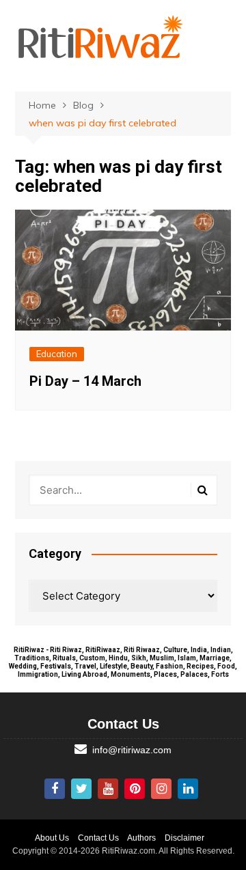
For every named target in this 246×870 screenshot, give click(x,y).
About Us (52, 838)
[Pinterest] (134, 788)
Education (56, 353)
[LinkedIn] (188, 788)
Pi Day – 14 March (85, 381)
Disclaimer (184, 838)
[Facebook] (54, 788)
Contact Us (98, 838)
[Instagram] (161, 788)
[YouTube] (108, 788)
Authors (141, 838)
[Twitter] (81, 788)
